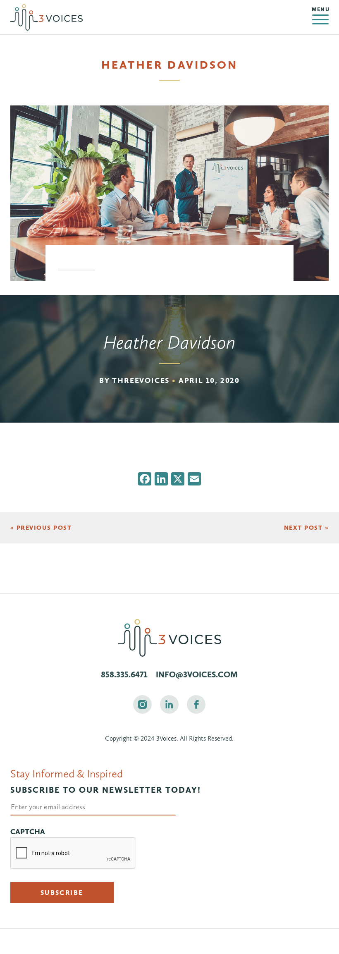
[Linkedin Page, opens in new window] (169, 704)
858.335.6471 (124, 674)
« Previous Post (41, 527)
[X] (178, 480)
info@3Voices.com (197, 674)
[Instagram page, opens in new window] (142, 704)
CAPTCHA (27, 831)
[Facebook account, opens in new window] (196, 704)
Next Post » (306, 527)
